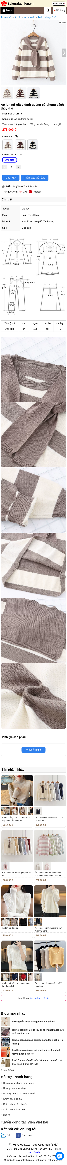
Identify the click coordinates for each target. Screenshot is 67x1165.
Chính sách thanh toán (14, 1109)
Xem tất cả (8, 1070)
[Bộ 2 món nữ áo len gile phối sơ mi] (17, 846)
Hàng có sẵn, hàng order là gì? (45, 124)
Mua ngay (10, 177)
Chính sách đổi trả (12, 1099)
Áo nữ (17, 17)
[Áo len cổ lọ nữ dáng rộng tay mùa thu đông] (50, 901)
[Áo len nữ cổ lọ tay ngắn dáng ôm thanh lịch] (17, 956)
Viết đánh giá (33, 749)
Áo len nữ (29, 17)
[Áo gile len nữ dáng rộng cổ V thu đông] (50, 956)
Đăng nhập (58, 3)
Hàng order (20, 124)
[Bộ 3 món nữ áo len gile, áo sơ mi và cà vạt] (50, 790)
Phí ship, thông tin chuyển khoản (19, 1093)
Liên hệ (6, 1114)
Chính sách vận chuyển (15, 1104)
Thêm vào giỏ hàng (34, 177)
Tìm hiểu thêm (31, 186)
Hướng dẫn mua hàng (14, 1088)
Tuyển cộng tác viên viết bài (24, 1122)
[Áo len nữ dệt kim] (17, 901)
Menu (9, 10)
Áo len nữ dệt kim (10, 928)
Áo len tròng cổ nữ (47, 17)
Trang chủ (6, 17)
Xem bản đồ (33, 1152)
